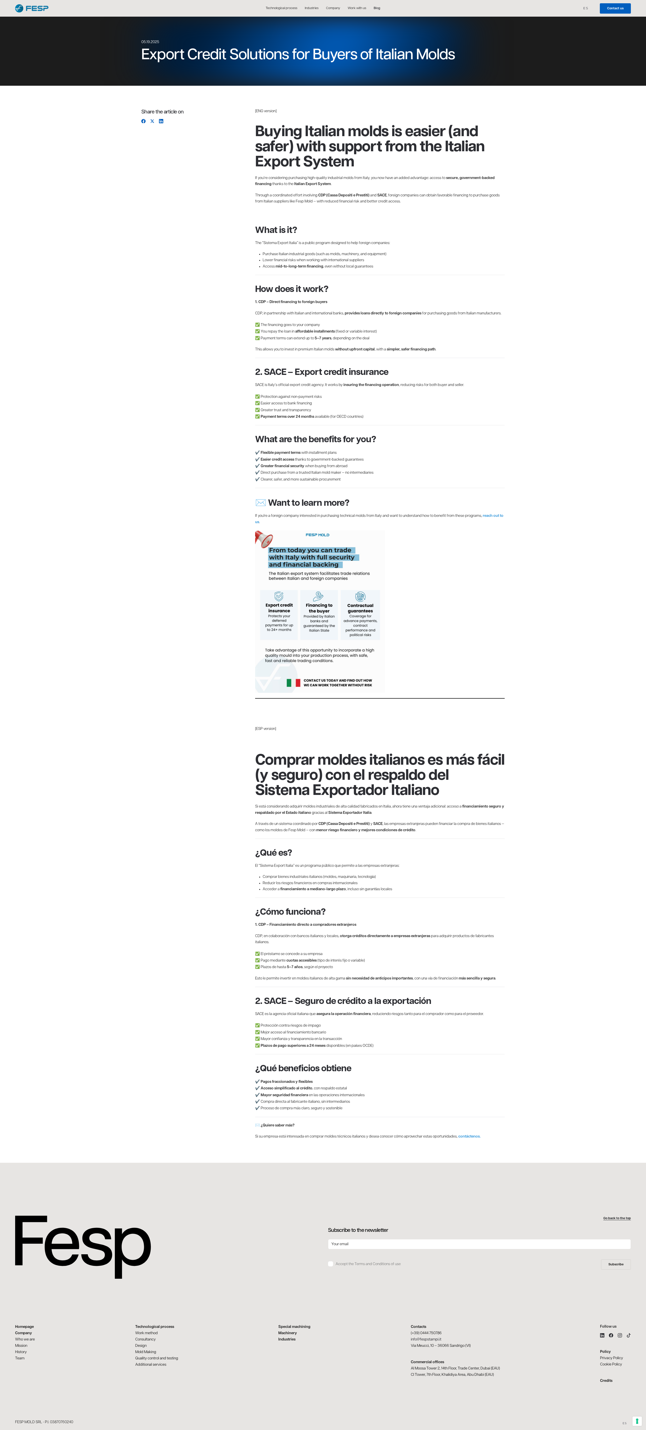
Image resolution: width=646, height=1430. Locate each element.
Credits (606, 1381)
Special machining (294, 1327)
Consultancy (145, 1340)
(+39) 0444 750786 (426, 1333)
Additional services (150, 1365)
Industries (286, 1340)
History (21, 1352)
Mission (21, 1346)
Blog (377, 8)
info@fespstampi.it (426, 1340)
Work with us (357, 8)
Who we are (25, 1340)
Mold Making (145, 1352)
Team (19, 1358)
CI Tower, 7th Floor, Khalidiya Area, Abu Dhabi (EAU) (452, 1375)
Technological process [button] (281, 8)
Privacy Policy (611, 1358)
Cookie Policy (611, 1364)
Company (333, 8)
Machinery (287, 1333)
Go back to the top (617, 1218)
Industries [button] (311, 8)
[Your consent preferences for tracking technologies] (637, 1421)
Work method (146, 1333)
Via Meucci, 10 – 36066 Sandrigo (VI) (441, 1346)
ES (585, 8)
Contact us (615, 8)
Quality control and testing (156, 1358)
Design (141, 1346)
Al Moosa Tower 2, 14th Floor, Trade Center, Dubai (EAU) (455, 1369)
